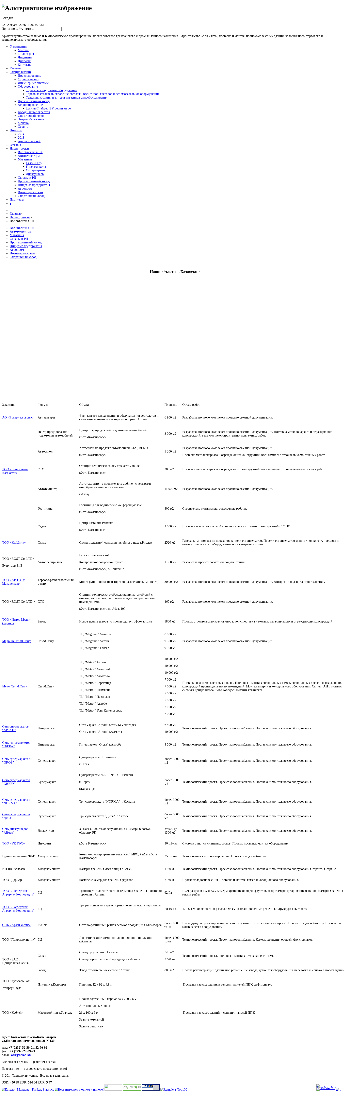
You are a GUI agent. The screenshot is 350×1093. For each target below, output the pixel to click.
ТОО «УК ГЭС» (13, 843)
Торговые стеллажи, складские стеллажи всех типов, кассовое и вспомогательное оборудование (92, 94)
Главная (15, 68)
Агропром (25, 188)
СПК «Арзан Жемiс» (16, 925)
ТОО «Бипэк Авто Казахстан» (15, 471)
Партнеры (17, 199)
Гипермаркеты (36, 166)
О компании (18, 46)
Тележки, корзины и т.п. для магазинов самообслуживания (66, 97)
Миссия (23, 50)
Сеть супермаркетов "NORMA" (16, 801)
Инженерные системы (33, 83)
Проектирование (29, 75)
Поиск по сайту (12, 28)
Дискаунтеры (35, 174)
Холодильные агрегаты (34, 112)
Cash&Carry (34, 163)
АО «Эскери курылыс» (18, 417)
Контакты (24, 64)
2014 (21, 134)
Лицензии (25, 57)
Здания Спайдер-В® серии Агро (48, 108)
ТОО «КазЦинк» (14, 542)
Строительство (28, 79)
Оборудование (28, 86)
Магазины (25, 159)
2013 (21, 137)
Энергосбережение (31, 119)
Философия (26, 53)
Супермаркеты (36, 170)
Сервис (23, 126)
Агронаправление (30, 104)
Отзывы (15, 145)
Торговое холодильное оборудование (51, 90)
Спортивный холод (31, 115)
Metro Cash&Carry (14, 686)
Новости (16, 130)
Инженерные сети (30, 192)
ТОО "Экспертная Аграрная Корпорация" (18, 892)
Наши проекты (20, 148)
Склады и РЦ (27, 177)
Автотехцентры (29, 155)
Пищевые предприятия (34, 185)
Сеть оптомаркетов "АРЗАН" (15, 728)
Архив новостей (29, 141)
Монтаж (23, 123)
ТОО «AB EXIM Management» (13, 581)
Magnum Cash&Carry (16, 641)
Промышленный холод (34, 101)
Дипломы (24, 61)
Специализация (20, 72)
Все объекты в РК (30, 152)
